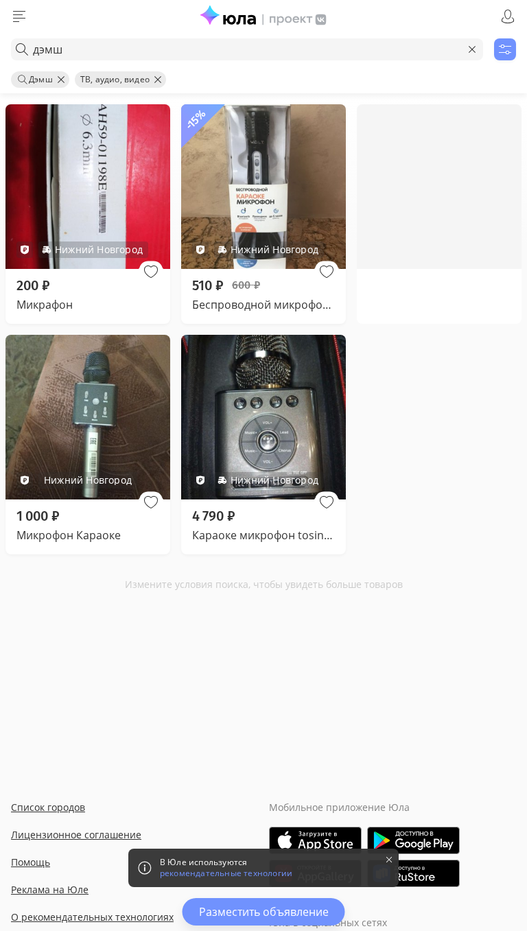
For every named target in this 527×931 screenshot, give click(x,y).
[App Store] (315, 840)
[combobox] (247, 49)
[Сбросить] (472, 49)
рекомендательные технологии (226, 873)
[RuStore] (413, 873)
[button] (151, 272)
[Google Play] (413, 840)
